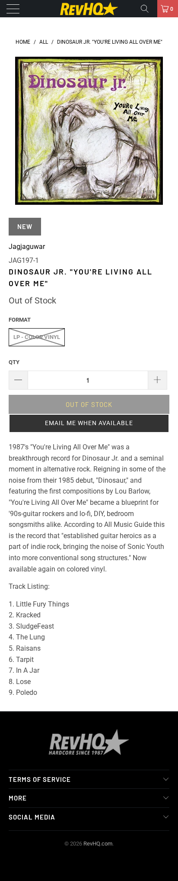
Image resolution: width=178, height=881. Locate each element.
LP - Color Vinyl (36, 337)
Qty (14, 362)
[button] (89, 423)
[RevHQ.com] (89, 8)
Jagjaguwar (27, 246)
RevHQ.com (97, 843)
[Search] (148, 9)
